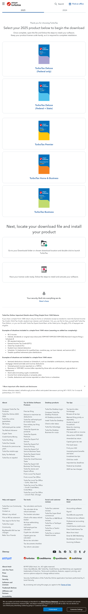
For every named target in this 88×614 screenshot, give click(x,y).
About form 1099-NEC (75, 435)
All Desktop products (53, 417)
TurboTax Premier (44, 144)
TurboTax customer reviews (52, 508)
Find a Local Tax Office (32, 477)
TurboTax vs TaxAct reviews (52, 528)
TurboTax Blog (7, 440)
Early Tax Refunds (8, 454)
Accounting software (74, 508)
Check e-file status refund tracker (33, 518)
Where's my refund (9, 514)
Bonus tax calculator (31, 540)
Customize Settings (76, 609)
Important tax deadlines (75, 463)
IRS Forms (6, 424)
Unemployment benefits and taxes (75, 451)
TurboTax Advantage (52, 427)
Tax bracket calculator (32, 514)
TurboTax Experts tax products (31, 429)
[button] (44, 386)
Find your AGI (72, 448)
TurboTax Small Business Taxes (33, 459)
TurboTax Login (8, 524)
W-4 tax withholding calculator (31, 523)
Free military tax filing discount (32, 425)
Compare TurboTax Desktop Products (52, 412)
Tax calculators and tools (33, 506)
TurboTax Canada (8, 443)
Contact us (6, 511)
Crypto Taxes (7, 434)
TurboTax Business (44, 212)
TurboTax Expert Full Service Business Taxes (32, 449)
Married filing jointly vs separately (75, 417)
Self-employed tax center (11, 427)
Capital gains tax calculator (30, 536)
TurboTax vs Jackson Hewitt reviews (52, 533)
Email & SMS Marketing (75, 536)
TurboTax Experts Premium (30, 434)
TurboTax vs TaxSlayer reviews (53, 523)
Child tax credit (72, 460)
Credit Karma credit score (76, 526)
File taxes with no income (76, 432)
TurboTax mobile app (10, 451)
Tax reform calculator (31, 547)
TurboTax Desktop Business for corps (52, 430)
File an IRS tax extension (11, 518)
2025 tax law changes (74, 469)
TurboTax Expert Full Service (31, 439)
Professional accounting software (75, 521)
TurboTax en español (10, 458)
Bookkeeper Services (74, 539)
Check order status (52, 424)
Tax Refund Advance (9, 430)
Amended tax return (74, 438)
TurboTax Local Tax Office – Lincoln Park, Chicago (33, 493)
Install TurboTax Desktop (54, 421)
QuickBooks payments (75, 515)
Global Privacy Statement (49, 601)
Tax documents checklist (32, 544)
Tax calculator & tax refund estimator (31, 509)
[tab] (23, 10)
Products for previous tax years (11, 446)
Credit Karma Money (9, 437)
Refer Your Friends (9, 535)
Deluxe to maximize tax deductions (32, 415)
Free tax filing (29, 411)
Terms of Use (66, 585)
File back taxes (72, 445)
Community (6, 527)
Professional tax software (75, 518)
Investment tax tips (73, 456)
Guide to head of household (73, 422)
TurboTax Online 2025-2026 (10, 414)
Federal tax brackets (74, 466)
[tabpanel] (44, 150)
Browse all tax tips (73, 414)
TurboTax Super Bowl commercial (53, 513)
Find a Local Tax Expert (32, 474)
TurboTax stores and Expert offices (31, 469)
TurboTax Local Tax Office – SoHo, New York (33, 480)
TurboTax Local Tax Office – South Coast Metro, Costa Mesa (33, 485)
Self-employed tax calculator (30, 527)
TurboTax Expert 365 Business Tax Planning (32, 464)
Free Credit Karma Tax (75, 529)
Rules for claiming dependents (73, 427)
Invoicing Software (73, 542)
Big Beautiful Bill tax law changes (11, 530)
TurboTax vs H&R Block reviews (53, 518)
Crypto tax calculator (31, 532)
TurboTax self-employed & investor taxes (32, 420)
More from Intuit (72, 533)
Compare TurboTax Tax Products (10, 409)
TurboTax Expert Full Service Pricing (31, 444)
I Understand (53, 609)
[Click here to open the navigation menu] (3, 4)
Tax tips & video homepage (72, 409)
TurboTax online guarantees (8, 419)
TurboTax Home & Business (44, 178)
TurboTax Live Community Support (11, 506)
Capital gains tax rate (74, 442)
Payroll (69, 512)
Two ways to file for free (11, 521)
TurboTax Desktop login (54, 409)
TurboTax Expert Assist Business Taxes (32, 454)
